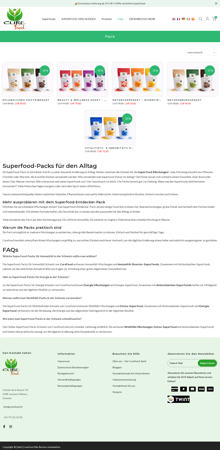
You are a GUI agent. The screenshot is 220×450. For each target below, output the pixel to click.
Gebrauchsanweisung (124, 379)
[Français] (179, 19)
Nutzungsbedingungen (70, 385)
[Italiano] (188, 19)
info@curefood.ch (13, 406)
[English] (174, 19)
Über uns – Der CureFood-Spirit (129, 361)
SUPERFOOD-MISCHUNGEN (79, 18)
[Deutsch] (183, 19)
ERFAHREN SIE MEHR (142, 18)
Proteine (107, 18)
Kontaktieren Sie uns (124, 385)
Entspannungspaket (185, 100)
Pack (120, 18)
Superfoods (49, 18)
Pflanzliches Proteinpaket (26, 100)
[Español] (193, 19)
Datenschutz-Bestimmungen (73, 367)
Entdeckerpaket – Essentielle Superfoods (149, 100)
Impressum (64, 361)
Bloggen (117, 367)
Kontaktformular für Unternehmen (131, 373)
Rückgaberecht (66, 373)
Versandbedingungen (69, 379)
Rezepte (117, 391)
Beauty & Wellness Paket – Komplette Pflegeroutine (103, 100)
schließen (4, 3)
